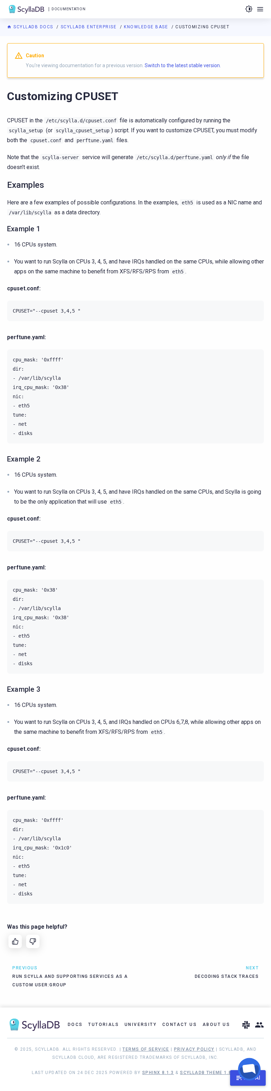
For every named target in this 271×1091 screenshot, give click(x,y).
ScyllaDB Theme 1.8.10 (209, 1072)
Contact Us (179, 1024)
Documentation (68, 9)
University (141, 1024)
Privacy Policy (194, 1049)
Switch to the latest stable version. (183, 65)
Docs (75, 1024)
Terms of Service (145, 1049)
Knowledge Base (147, 26)
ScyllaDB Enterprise (89, 26)
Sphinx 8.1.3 (158, 1072)
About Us (216, 1024)
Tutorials (103, 1024)
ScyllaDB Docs (33, 26)
